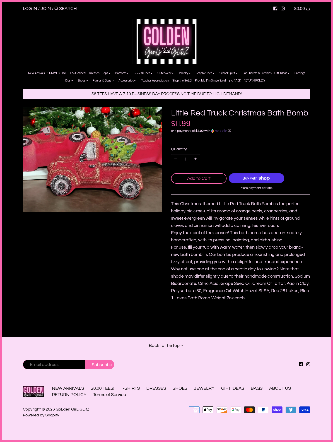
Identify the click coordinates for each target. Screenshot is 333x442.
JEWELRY (204, 388)
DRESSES (156, 388)
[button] (240, 131)
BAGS (257, 388)
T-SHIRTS (130, 388)
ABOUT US (280, 388)
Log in (30, 8)
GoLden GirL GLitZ (72, 409)
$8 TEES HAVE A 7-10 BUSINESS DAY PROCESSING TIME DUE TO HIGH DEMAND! (167, 94)
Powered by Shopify (41, 415)
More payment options (257, 188)
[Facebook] (275, 8)
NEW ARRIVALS (68, 388)
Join (46, 8)
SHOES (180, 388)
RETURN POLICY (69, 394)
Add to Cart (199, 178)
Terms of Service (109, 394)
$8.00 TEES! (103, 388)
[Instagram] (283, 8)
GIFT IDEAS (232, 388)
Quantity (179, 149)
